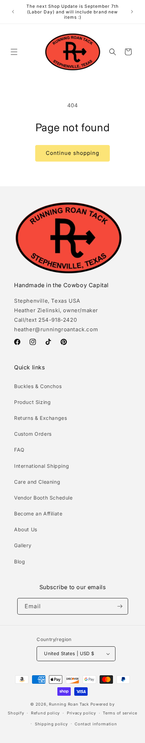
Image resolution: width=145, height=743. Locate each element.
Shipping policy (51, 723)
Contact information (96, 723)
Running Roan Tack (69, 704)
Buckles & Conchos (38, 386)
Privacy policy (81, 713)
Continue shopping (72, 153)
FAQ (19, 450)
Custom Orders (33, 434)
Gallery (22, 545)
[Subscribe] (120, 606)
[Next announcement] (132, 11)
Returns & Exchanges (40, 418)
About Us (25, 529)
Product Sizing (32, 402)
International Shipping (41, 466)
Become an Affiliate (38, 514)
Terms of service (120, 713)
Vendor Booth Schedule (43, 498)
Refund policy (45, 713)
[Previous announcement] (13, 11)
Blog (19, 561)
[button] (14, 52)
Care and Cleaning (37, 482)
